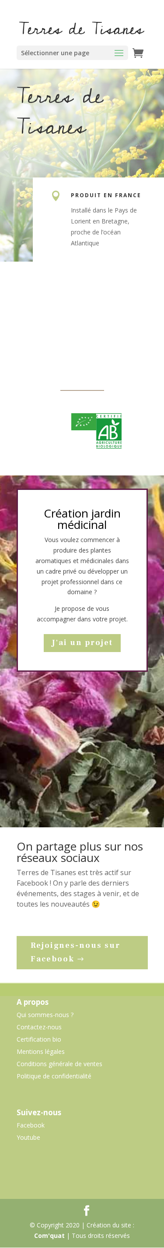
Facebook (31, 1125)
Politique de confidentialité (54, 1076)
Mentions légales (41, 1051)
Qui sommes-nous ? (45, 1014)
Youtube (28, 1137)
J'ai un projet (82, 643)
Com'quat (49, 1235)
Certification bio (39, 1039)
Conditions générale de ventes (59, 1064)
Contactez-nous (39, 1027)
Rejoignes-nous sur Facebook (75, 952)
